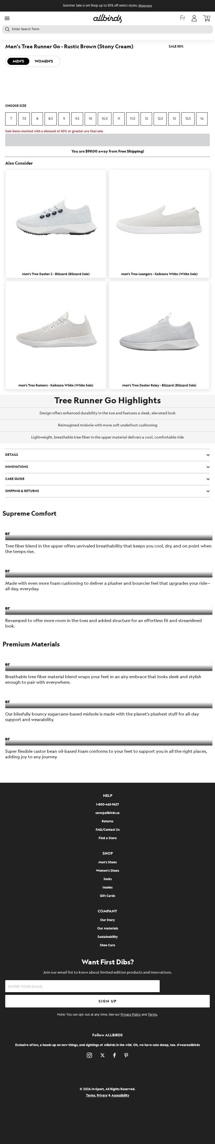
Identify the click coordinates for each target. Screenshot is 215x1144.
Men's (18, 61)
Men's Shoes (107, 862)
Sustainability (108, 937)
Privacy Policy (131, 1014)
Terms (152, 1014)
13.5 (188, 119)
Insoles (107, 887)
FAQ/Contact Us (108, 830)
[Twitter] (102, 1055)
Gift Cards (107, 896)
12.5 (160, 119)
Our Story (107, 920)
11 (118, 119)
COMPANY (107, 911)
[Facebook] (114, 1055)
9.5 (77, 119)
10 (90, 119)
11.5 (132, 119)
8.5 (51, 119)
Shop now (145, 5)
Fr (182, 18)
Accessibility (120, 1095)
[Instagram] (89, 1055)
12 (146, 119)
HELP (107, 796)
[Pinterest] (126, 1055)
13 (174, 119)
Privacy (102, 1095)
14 (201, 119)
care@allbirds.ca (107, 813)
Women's (44, 61)
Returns (107, 821)
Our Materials (107, 928)
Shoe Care (107, 945)
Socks (108, 879)
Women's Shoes (107, 871)
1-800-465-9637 (107, 804)
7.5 (24, 119)
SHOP (108, 853)
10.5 (105, 119)
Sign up (108, 1001)
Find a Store (108, 838)
